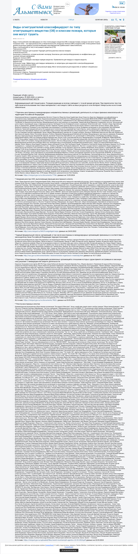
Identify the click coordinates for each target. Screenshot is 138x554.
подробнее (49, 545)
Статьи (71, 20)
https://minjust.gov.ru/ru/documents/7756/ (40, 175)
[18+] (38, 9)
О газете (16, 20)
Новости (44, 20)
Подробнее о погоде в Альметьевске (115, 11)
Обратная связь (101, 20)
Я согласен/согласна (69, 550)
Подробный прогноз (115, 13)
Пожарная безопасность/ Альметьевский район (30, 79)
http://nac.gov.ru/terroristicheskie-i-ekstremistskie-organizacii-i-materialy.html (53, 256)
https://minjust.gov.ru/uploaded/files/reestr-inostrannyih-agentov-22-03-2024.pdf (55, 540)
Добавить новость (115, 57)
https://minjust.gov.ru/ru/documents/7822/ (40, 300)
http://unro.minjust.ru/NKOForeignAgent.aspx (41, 231)
